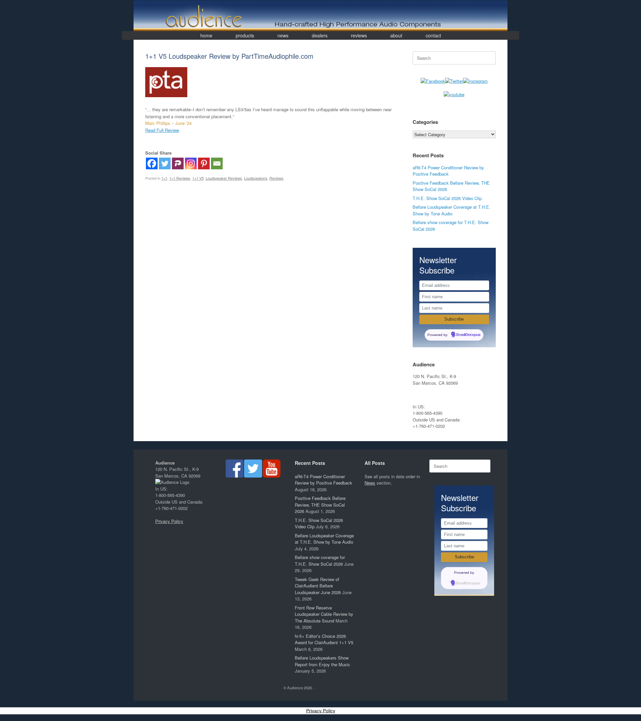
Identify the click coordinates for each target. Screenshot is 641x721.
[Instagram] (191, 163)
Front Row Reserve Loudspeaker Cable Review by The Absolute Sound (324, 614)
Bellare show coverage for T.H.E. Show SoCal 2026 (320, 560)
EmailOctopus (468, 335)
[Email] (217, 163)
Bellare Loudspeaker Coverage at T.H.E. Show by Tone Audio (451, 210)
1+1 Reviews (179, 178)
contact (433, 35)
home (206, 35)
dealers (320, 35)
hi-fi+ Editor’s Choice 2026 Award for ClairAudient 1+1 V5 (324, 639)
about (396, 35)
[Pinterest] (204, 163)
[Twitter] (165, 163)
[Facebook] (152, 163)
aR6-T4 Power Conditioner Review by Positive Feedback (448, 170)
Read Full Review (162, 130)
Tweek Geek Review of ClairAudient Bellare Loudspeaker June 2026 (318, 585)
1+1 (164, 178)
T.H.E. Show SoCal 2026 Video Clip (447, 198)
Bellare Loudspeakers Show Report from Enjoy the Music (322, 661)
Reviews (276, 178)
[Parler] (178, 163)
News (370, 483)
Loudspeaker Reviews (224, 178)
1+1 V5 (198, 178)
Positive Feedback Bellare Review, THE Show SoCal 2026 (320, 504)
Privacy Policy (169, 521)
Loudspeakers (255, 178)
